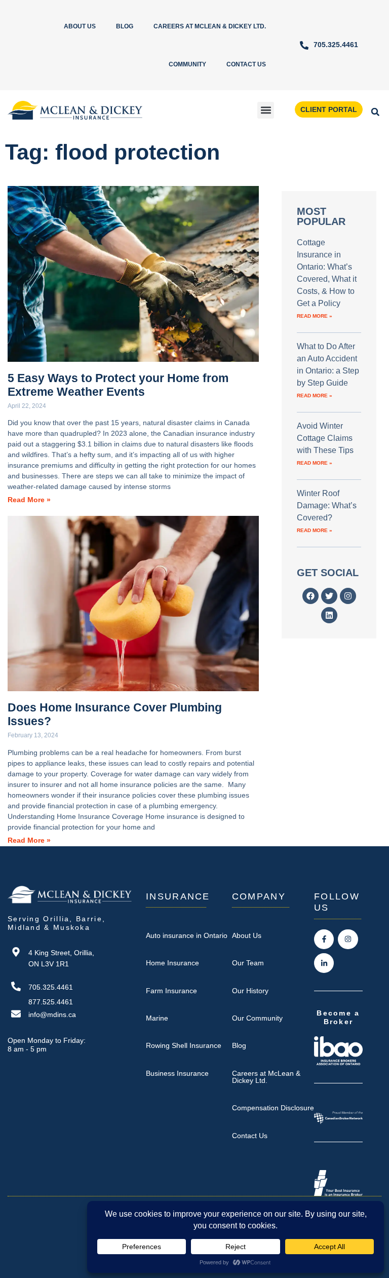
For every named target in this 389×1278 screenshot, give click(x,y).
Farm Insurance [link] (171, 991)
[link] (329, 45)
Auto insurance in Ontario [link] (186, 935)
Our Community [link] (257, 1018)
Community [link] (187, 64)
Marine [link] (157, 1018)
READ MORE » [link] (314, 316)
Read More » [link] (29, 500)
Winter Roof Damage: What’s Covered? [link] (327, 505)
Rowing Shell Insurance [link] (183, 1045)
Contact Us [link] (246, 64)
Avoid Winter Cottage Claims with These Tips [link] (325, 438)
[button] (265, 110)
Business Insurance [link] (177, 1073)
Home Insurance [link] (172, 963)
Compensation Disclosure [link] (273, 1108)
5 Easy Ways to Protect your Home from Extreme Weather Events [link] (118, 384)
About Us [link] (80, 26)
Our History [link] (250, 991)
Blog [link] (124, 26)
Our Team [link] (248, 963)
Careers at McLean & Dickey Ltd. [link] (209, 26)
